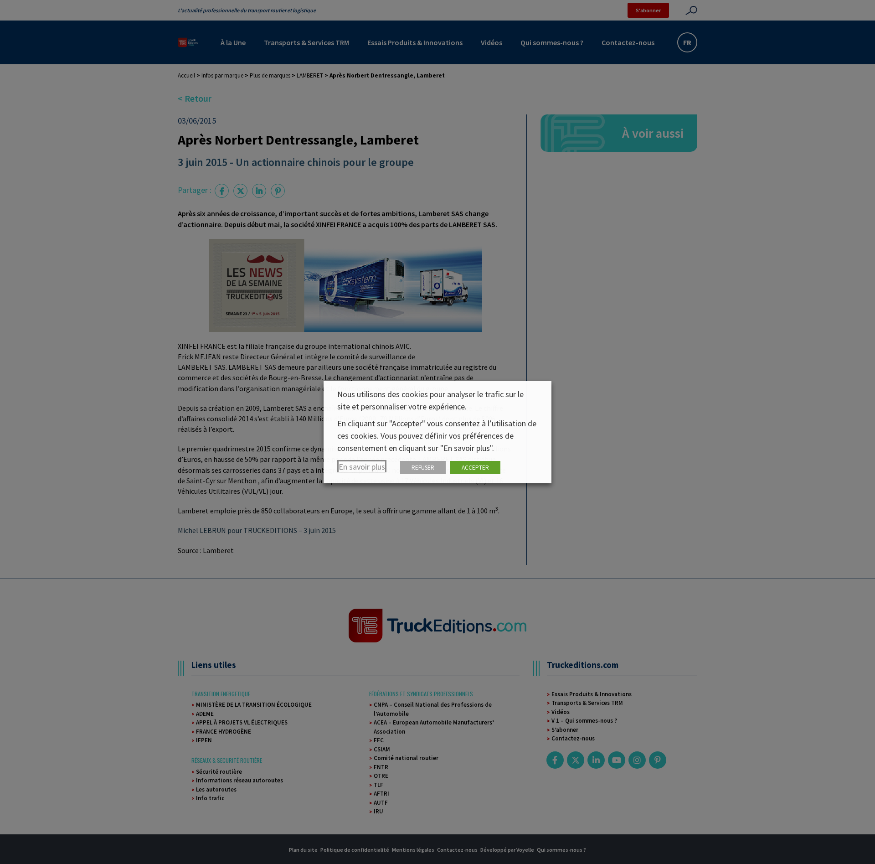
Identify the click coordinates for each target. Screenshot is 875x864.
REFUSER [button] (423, 467)
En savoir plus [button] (362, 466)
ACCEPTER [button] (475, 467)
